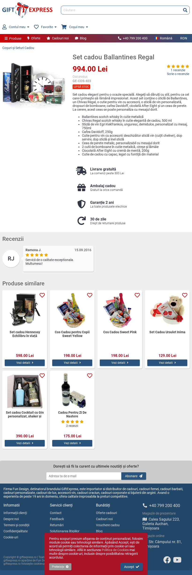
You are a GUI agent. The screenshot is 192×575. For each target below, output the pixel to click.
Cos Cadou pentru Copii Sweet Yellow (72, 334)
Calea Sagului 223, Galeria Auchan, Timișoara (161, 523)
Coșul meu (76, 27)
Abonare (131, 476)
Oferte (35, 38)
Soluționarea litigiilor (64, 531)
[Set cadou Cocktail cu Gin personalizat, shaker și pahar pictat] (25, 390)
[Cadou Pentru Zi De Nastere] (72, 390)
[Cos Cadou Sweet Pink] (120, 310)
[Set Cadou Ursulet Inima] (167, 310)
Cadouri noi (60, 38)
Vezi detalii (23, 362)
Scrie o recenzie (178, 74)
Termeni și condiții (16, 525)
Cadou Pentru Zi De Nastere (72, 414)
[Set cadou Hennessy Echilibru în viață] (25, 310)
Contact (56, 513)
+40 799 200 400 (135, 38)
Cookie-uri (11, 537)
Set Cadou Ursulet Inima (167, 332)
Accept (129, 567)
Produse (15, 38)
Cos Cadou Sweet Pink (120, 332)
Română (166, 38)
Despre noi (11, 519)
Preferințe (58, 566)
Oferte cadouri (106, 513)
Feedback (57, 519)
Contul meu (17, 27)
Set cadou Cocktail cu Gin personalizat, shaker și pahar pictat (25, 414)
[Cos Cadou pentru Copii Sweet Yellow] (72, 310)
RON (183, 38)
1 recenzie (178, 70)
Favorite (47, 27)
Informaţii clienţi (15, 513)
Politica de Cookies (115, 550)
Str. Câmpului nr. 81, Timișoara (162, 544)
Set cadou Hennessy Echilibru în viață (25, 334)
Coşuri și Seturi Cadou (18, 48)
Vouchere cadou (108, 525)
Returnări (56, 525)
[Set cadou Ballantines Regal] (34, 85)
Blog (83, 38)
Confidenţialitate (16, 531)
